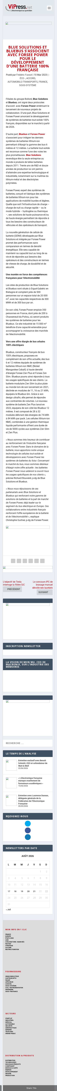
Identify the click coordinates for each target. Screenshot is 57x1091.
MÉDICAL (8, 1022)
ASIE (7, 940)
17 (9, 891)
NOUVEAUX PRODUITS (13, 1064)
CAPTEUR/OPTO (10, 978)
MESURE (8, 1073)
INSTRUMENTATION (16, 987)
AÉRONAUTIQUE (11, 1028)
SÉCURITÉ (8, 1026)
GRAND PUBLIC (10, 1033)
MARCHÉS (20, 942)
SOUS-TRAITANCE (11, 991)
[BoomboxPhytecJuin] (28, 605)
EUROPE (8, 936)
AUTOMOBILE (10, 1024)
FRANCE (43, 81)
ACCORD (30, 78)
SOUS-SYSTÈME (27, 85)
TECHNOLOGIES (10, 1062)
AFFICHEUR (9, 982)
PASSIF (7, 980)
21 (34, 891)
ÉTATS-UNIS (9, 938)
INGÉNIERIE (9, 989)
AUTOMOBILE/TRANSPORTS (23, 81)
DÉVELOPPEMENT (11, 1072)
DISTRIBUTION (10, 1060)
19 (22, 891)
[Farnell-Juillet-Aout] (28, 702)
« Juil (8, 909)
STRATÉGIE (9, 945)
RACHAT (8, 944)
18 (15, 891)
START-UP (8, 1018)
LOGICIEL (8, 984)
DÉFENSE (8, 1030)
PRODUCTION (10, 1075)
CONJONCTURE (10, 942)
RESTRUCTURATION (12, 949)
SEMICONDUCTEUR (12, 976)
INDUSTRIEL (9, 1020)
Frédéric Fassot (24, 74)
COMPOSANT (9, 1066)
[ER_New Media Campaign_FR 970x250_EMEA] (28, 28)
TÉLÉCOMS (9, 1031)
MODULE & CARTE (11, 1068)
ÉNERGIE (8, 1070)
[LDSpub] (28, 569)
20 (28, 891)
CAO (6, 987)
